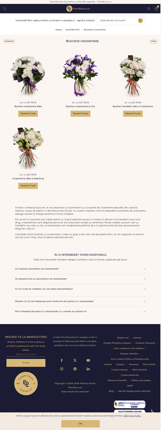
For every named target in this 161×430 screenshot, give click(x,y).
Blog (111, 391)
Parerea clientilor (129, 354)
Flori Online (149, 365)
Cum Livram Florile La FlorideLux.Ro (130, 359)
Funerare (134, 365)
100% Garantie (140, 370)
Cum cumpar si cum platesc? (129, 348)
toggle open (4, 8)
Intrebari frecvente (146, 343)
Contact (137, 338)
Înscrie (26, 363)
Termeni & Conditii (117, 381)
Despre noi (123, 338)
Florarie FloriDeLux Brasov (117, 343)
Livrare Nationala (130, 375)
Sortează (9, 41)
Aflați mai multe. (132, 416)
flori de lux (78, 9)
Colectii (108, 365)
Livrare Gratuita (119, 370)
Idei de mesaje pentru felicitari (134, 391)
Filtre (153, 41)
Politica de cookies (141, 381)
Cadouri (120, 365)
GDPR (130, 386)
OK (80, 424)
